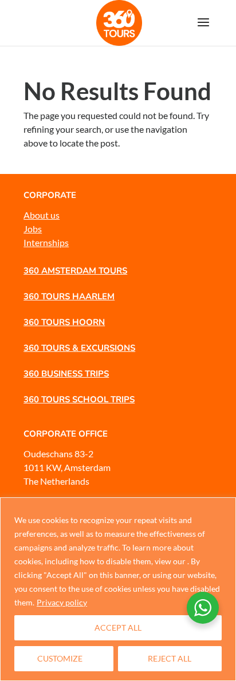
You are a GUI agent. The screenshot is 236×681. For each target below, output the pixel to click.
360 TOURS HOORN (64, 322)
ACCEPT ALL (118, 627)
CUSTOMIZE (59, 658)
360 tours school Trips (79, 399)
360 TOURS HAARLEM (69, 296)
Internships (46, 242)
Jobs (32, 228)
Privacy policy (62, 602)
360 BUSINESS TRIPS (66, 373)
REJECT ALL (169, 658)
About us (41, 214)
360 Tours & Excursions (79, 348)
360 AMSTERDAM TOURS (75, 270)
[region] (118, 589)
